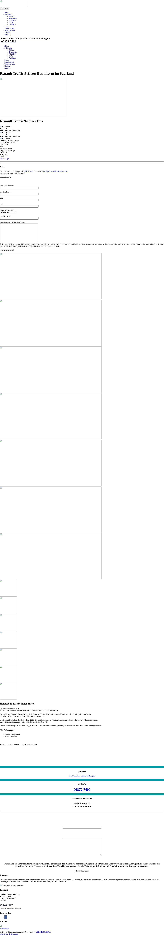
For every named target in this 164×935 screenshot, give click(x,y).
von (1, 198)
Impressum (4, 934)
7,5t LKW (12, 20)
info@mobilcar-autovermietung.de (55, 171)
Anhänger (12, 24)
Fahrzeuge (8, 14)
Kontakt (7, 32)
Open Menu (4, 8)
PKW (11, 22)
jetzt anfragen (4, 159)
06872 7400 (29, 171)
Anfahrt (7, 34)
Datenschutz (13, 934)
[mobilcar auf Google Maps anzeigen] (1, 926)
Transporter (13, 18)
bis (1, 204)
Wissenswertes (9, 30)
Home (6, 12)
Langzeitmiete (9, 28)
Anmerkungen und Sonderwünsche (12, 222)
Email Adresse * (5, 192)
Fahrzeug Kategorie (7, 210)
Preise (6, 26)
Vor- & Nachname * (7, 186)
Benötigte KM (5, 216)
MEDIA (43, 932)
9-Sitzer (11, 16)
